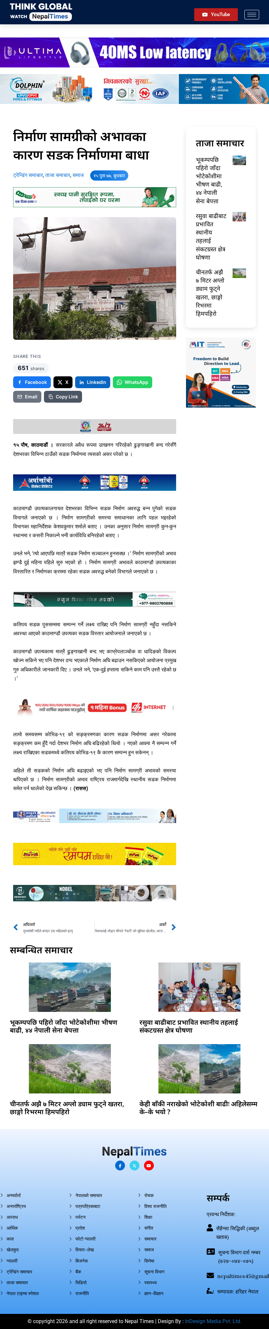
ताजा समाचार (57, 175)
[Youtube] (149, 1165)
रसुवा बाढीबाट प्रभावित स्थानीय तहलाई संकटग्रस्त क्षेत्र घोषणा (188, 1026)
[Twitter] (134, 1165)
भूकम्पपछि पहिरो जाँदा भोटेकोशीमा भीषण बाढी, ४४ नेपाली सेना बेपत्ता (209, 180)
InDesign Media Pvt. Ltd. (213, 1321)
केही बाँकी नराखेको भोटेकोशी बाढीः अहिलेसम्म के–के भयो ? (198, 1107)
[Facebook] (120, 1165)
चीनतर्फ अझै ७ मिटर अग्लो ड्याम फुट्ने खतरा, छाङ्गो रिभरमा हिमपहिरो (210, 292)
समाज (78, 175)
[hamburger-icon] (251, 14)
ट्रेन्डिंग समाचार (28, 175)
